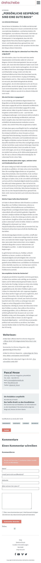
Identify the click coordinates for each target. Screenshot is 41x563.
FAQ (20, 540)
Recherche (35, 423)
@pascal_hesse (14, 385)
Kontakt (20, 547)
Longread (26, 423)
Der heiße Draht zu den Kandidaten (19, 402)
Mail (11, 529)
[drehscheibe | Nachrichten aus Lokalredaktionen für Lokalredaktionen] (10, 2)
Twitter (7, 529)
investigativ (16, 423)
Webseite (5, 480)
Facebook (3, 529)
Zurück (6, 430)
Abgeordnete (6, 423)
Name (4, 468)
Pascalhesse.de (13, 383)
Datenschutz (20, 542)
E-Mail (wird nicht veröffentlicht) (13, 474)
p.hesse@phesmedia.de (15, 380)
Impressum (20, 550)
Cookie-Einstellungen (20, 545)
